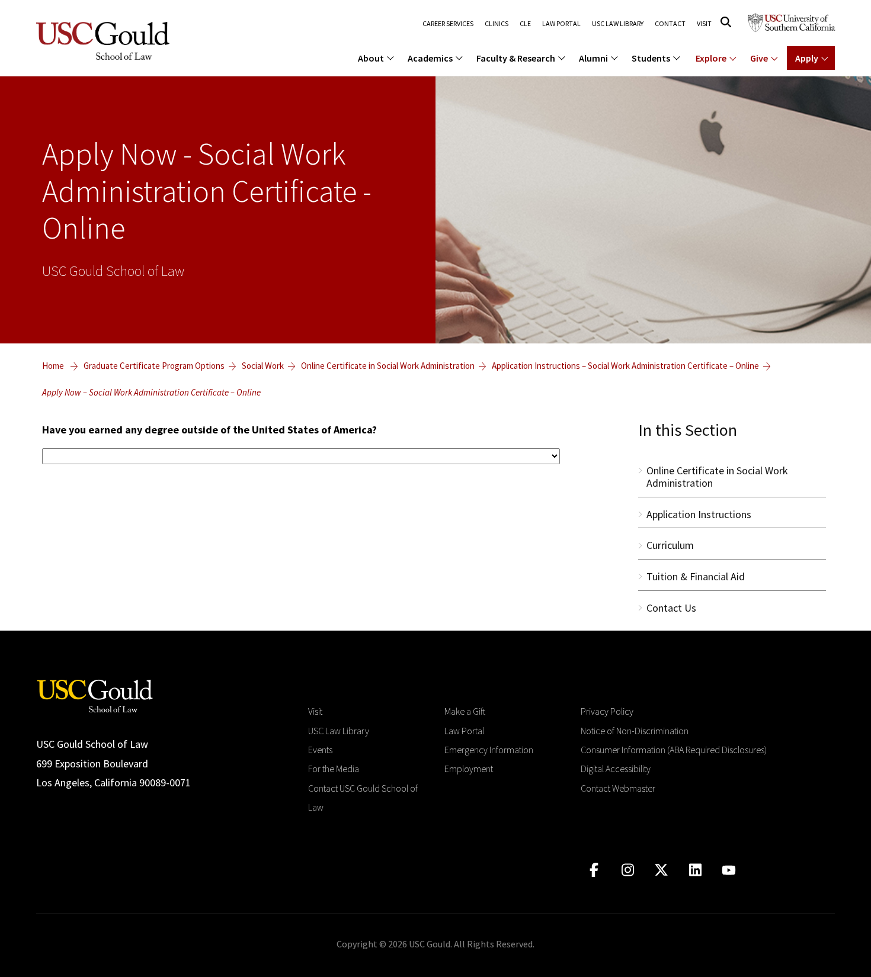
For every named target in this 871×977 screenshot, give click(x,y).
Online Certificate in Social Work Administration (388, 365)
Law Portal (561, 24)
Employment (468, 768)
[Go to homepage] (94, 695)
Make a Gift (464, 711)
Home (53, 365)
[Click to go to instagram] (627, 870)
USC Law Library (617, 24)
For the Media (333, 768)
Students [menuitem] (651, 58)
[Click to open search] (726, 22)
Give (759, 58)
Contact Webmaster (618, 788)
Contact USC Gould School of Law (363, 797)
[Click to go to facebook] (594, 870)
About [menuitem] (371, 58)
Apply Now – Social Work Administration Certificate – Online (151, 392)
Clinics (496, 24)
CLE (525, 24)
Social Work (263, 365)
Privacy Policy (607, 711)
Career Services (447, 24)
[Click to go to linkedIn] (695, 870)
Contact (670, 24)
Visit (704, 24)
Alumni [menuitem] (593, 58)
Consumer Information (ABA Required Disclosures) (674, 750)
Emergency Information (488, 750)
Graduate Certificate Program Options (154, 365)
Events (320, 750)
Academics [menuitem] (430, 58)
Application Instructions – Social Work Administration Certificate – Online (625, 365)
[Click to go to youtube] (729, 870)
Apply (806, 58)
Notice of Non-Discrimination (635, 731)
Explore (711, 58)
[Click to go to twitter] (661, 870)
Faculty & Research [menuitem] (515, 58)
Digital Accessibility (616, 768)
